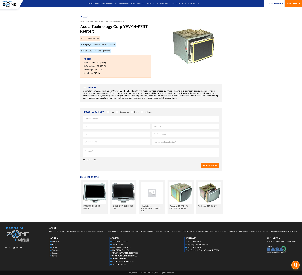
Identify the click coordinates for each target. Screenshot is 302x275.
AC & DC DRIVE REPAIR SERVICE (124, 256)
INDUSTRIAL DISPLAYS (121, 250)
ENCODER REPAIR (119, 259)
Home (90, 3)
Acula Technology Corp (99, 51)
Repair (136, 112)
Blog (184, 3)
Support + (165, 3)
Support (55, 253)
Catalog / (84, 21)
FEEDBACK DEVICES (120, 242)
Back (85, 17)
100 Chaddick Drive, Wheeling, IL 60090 (203, 250)
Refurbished (124, 112)
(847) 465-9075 (194, 247)
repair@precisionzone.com (198, 244)
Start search (293, 3)
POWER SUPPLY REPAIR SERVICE (125, 253)
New (112, 112)
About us (176, 3)
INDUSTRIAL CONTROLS (121, 247)
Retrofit (104, 44)
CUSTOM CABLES (138, 3)
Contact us (193, 3)
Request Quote (210, 165)
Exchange (148, 112)
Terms (54, 256)
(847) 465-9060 (276, 3)
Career (54, 247)
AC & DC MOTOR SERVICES (123, 261)
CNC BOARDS (117, 244)
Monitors (96, 44)
